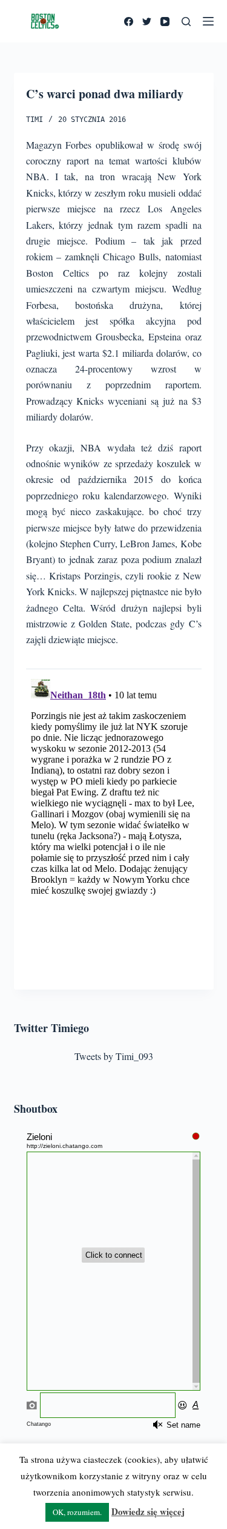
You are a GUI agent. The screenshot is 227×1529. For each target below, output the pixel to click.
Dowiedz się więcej (148, 1511)
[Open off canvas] (208, 21)
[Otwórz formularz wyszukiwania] (186, 21)
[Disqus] (114, 825)
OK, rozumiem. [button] (77, 1512)
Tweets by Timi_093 (113, 1056)
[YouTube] (164, 21)
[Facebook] (128, 21)
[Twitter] (146, 21)
